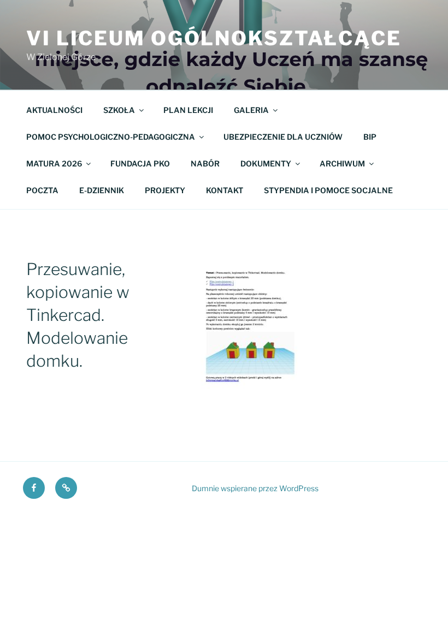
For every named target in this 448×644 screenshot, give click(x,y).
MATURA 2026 (54, 163)
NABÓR (205, 163)
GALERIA (251, 110)
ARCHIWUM (342, 163)
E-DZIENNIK (101, 190)
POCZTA (42, 190)
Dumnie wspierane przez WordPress (255, 488)
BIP (369, 136)
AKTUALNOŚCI (54, 110)
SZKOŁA (119, 110)
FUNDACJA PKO (140, 163)
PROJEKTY (165, 190)
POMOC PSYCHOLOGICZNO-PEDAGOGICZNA (110, 136)
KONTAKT (224, 190)
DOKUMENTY (265, 163)
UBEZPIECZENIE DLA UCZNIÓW (283, 136)
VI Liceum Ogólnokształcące (214, 38)
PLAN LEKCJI (188, 110)
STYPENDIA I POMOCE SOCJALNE (328, 190)
